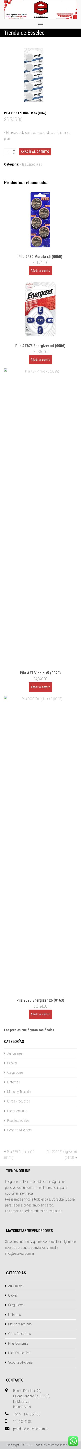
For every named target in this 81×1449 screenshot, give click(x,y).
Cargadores (15, 1072)
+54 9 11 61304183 (26, 1414)
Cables (12, 1063)
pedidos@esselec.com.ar (30, 1429)
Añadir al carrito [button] (40, 270)
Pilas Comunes (17, 1111)
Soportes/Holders (19, 1130)
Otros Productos (18, 1101)
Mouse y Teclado (19, 1092)
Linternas (13, 1082)
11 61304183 (22, 1421)
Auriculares (14, 1053)
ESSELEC (25, 1445)
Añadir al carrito (35, 152)
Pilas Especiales (31, 164)
